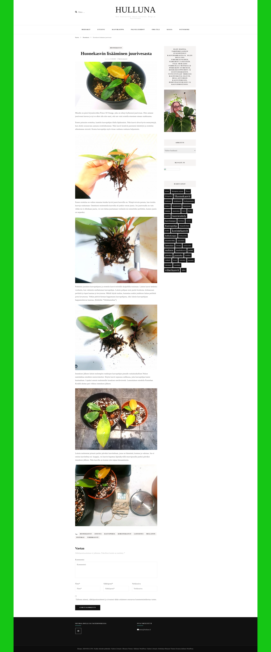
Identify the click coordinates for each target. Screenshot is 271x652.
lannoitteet (181, 240)
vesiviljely (177, 265)
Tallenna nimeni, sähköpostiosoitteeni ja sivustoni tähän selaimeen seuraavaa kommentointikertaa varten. (116, 599)
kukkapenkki (183, 236)
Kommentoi (79, 560)
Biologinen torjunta (177, 191)
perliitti (190, 250)
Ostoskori (184, 29)
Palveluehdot (138, 29)
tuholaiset (168, 265)
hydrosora (168, 201)
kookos (167, 231)
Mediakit (86, 29)
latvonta (178, 245)
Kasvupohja (109, 534)
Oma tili (156, 29)
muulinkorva (181, 250)
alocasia (167, 191)
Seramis (175, 260)
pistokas (80, 537)
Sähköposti (108, 584)
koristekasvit (124, 534)
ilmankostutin (177, 206)
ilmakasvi (167, 206)
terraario (191, 260)
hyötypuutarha (189, 201)
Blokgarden (168, 196)
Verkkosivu (136, 584)
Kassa (169, 29)
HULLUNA (135, 9)
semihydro (167, 260)
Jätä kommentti (123, 59)
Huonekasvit (116, 48)
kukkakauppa (170, 235)
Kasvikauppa (118, 29)
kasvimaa (181, 221)
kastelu (167, 216)
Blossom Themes (170, 649)
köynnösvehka (170, 240)
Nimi (77, 584)
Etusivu (101, 29)
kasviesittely (179, 216)
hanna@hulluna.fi (145, 629)
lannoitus (139, 534)
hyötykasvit (177, 201)
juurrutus (176, 211)
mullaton (150, 534)
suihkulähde (182, 260)
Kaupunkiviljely (184, 226)
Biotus (188, 191)
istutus (98, 534)
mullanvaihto (187, 245)
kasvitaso (189, 220)
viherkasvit (93, 537)
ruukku (188, 255)
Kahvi (190, 211)
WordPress (190, 649)
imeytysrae (187, 206)
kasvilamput (170, 221)
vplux (183, 270)
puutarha (178, 255)
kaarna (184, 211)
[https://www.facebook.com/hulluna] (78, 631)
